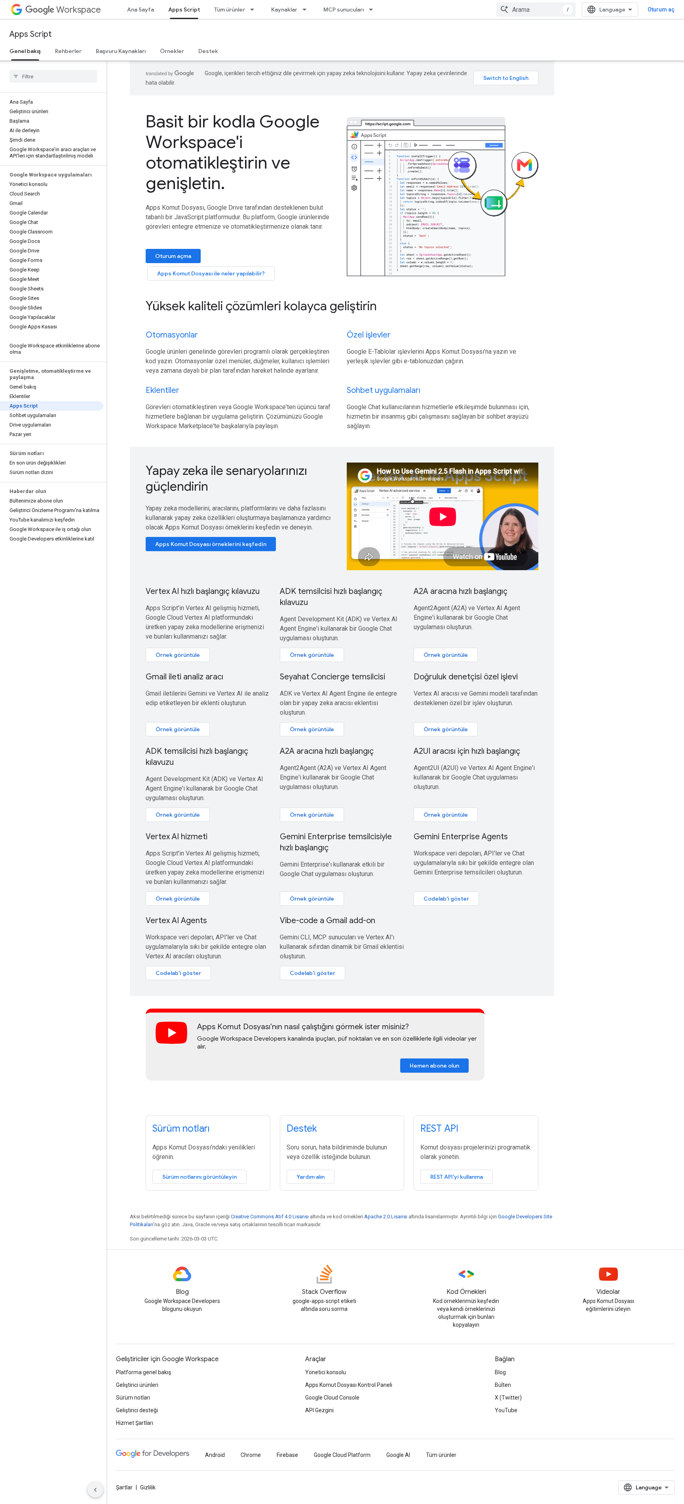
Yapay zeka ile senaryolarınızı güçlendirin (226, 478)
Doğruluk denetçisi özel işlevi (466, 677)
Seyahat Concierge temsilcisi (332, 677)
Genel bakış (25, 51)
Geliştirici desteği (137, 1410)
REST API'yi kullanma (456, 1176)
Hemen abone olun (434, 1065)
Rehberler (68, 51)
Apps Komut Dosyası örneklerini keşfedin (210, 544)
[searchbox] (53, 76)
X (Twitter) (508, 1397)
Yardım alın (310, 1176)
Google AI (398, 1455)
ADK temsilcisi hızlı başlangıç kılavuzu (331, 596)
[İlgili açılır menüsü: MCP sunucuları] (373, 9)
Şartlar (124, 1487)
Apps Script (184, 9)
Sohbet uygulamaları (383, 390)
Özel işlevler (369, 335)
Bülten (503, 1385)
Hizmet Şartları (134, 1423)
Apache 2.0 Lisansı (385, 1217)
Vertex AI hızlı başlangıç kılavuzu (203, 591)
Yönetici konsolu (325, 1372)
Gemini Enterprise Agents (461, 837)
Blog (500, 1372)
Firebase (287, 1455)
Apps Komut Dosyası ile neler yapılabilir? (211, 273)
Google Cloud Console (332, 1397)
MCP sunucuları (343, 9)
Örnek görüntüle (178, 654)
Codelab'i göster (446, 898)
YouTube (506, 1410)
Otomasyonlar (172, 335)
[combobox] (536, 9)
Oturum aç (661, 9)
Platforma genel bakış (143, 1372)
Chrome (251, 1455)
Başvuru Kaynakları (121, 51)
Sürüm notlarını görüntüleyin (199, 1176)
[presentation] (342, 306)
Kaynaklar (284, 9)
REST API (439, 1128)
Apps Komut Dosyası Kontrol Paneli (348, 1385)
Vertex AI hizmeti (176, 837)
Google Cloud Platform (342, 1455)
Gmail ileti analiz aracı (184, 677)
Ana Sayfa (140, 9)
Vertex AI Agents (176, 921)
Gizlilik (148, 1487)
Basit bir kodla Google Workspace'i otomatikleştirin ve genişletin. (232, 152)
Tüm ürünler (229, 9)
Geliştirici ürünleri (137, 1385)
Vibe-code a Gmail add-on (327, 921)
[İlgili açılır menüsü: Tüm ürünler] (254, 9)
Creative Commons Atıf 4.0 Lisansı (270, 1217)
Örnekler (172, 51)
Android (215, 1455)
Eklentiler (162, 390)
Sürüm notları (181, 1128)
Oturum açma (173, 256)
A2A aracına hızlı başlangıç (460, 591)
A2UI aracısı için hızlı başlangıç (467, 751)
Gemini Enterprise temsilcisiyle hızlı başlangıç (336, 842)
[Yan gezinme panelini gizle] (95, 1490)
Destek (208, 51)
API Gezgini (319, 1410)
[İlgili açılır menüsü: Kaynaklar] (306, 9)
